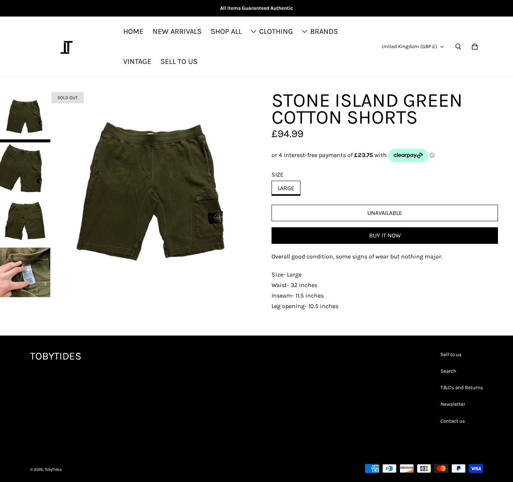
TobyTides (53, 469)
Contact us (453, 421)
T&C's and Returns (462, 387)
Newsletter (453, 404)
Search (448, 371)
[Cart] (474, 46)
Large (286, 188)
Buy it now (385, 235)
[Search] (458, 46)
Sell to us (451, 354)
